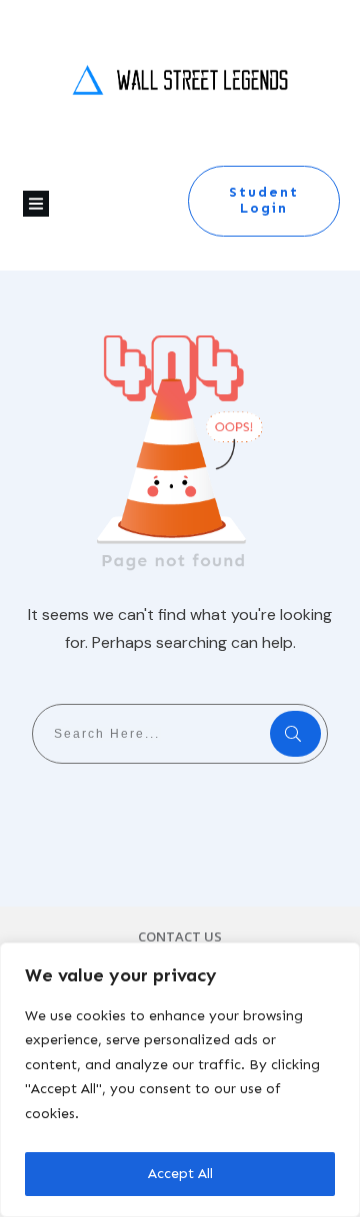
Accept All (180, 1173)
